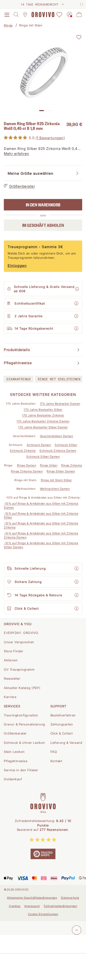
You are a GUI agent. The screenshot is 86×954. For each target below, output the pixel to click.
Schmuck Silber (66, 445)
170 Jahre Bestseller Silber (43, 409)
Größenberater (22, 186)
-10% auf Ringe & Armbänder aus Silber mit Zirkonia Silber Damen (41, 545)
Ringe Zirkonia (71, 465)
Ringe (8, 25)
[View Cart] (79, 14)
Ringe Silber (48, 465)
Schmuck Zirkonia (23, 450)
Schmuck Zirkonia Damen (57, 450)
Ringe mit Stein (31, 25)
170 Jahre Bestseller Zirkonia (43, 415)
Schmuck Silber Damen (43, 456)
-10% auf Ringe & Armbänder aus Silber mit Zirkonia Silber (41, 515)
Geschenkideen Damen (56, 436)
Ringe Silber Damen (61, 471)
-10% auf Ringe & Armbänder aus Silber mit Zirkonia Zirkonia (41, 525)
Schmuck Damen (39, 445)
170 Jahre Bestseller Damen (60, 403)
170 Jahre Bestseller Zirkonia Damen (43, 421)
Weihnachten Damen (55, 488)
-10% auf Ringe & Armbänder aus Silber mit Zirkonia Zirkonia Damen (41, 535)
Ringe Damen (26, 465)
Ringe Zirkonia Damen (27, 471)
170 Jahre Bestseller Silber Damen (43, 427)
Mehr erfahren (16, 153)
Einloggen (17, 265)
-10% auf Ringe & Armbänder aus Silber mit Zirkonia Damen (41, 505)
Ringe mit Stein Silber (56, 480)
